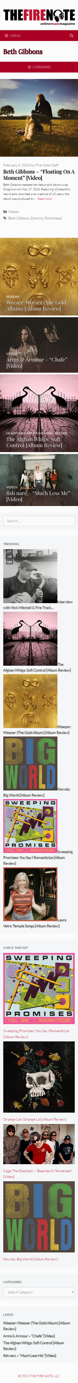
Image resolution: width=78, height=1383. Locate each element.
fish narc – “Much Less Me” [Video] (29, 1355)
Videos (13, 211)
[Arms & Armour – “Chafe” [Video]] (39, 369)
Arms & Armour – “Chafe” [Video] (29, 1336)
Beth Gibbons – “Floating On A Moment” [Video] (39, 174)
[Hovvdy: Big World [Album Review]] (39, 1249)
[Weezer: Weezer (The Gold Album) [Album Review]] (39, 312)
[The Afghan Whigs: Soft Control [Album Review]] (39, 449)
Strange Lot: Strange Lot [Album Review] (35, 1119)
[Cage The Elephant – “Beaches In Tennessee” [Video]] (39, 1161)
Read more (44, 198)
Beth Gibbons (18, 218)
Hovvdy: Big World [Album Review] (30, 1259)
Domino (37, 218)
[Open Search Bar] (71, 35)
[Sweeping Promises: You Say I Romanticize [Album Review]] (39, 1021)
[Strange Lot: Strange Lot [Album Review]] (39, 1109)
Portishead (53, 218)
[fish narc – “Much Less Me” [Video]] (39, 503)
